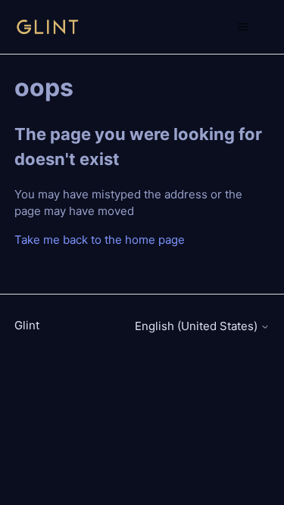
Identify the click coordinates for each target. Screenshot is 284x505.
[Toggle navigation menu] (243, 27)
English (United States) (198, 326)
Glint (26, 325)
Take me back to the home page (99, 239)
